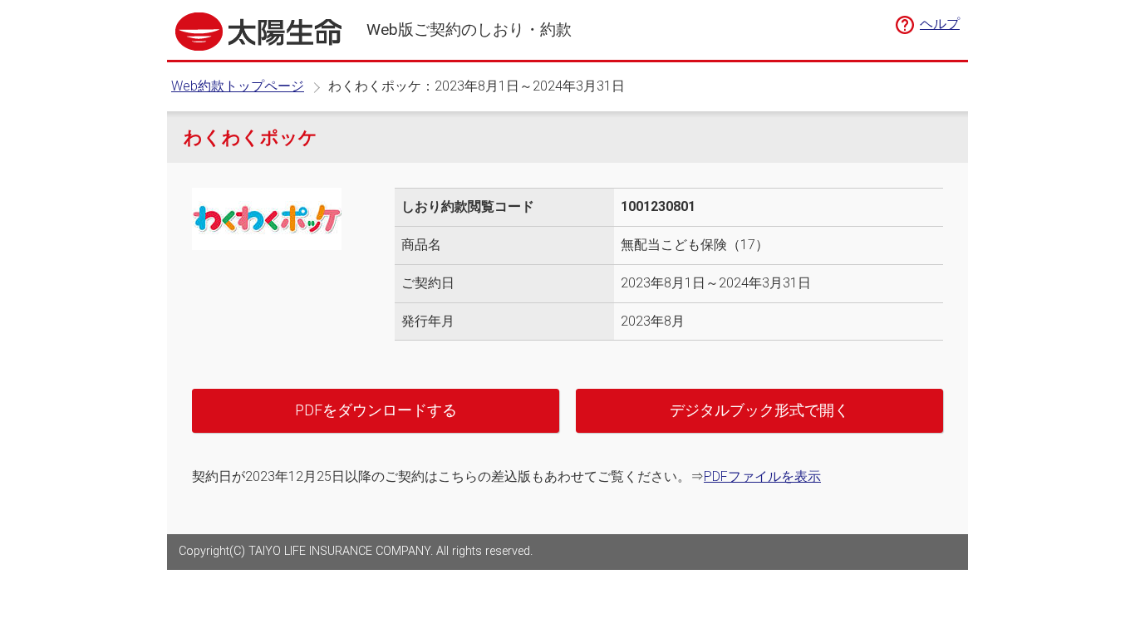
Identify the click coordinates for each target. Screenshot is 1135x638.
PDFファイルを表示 (762, 476)
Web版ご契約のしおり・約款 (469, 29)
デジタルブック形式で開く (759, 410)
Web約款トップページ (237, 86)
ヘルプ (940, 24)
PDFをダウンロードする (376, 410)
